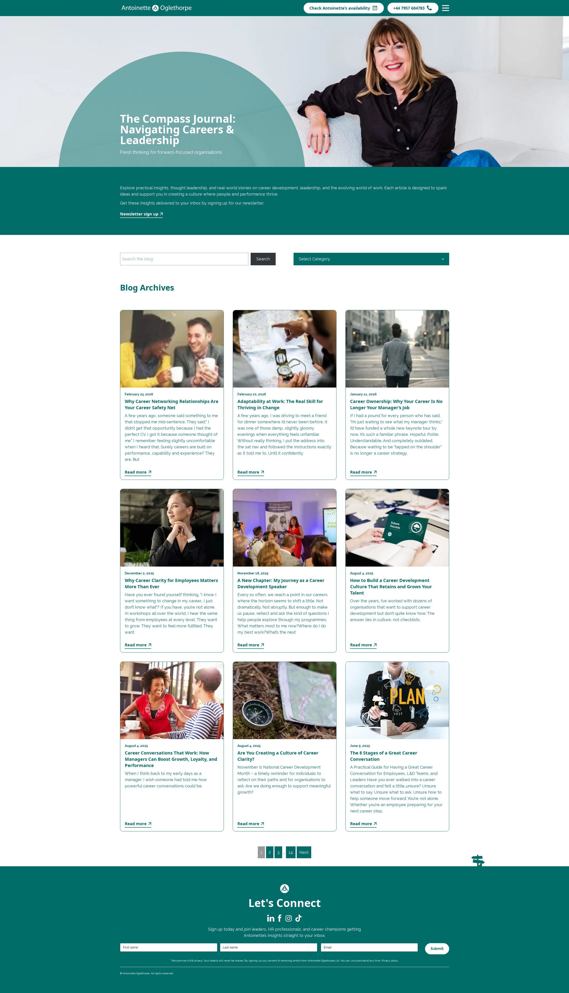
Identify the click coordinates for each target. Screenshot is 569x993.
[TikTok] (298, 918)
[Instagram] (288, 918)
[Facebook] (279, 918)
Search (263, 259)
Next (304, 852)
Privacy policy (390, 960)
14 (291, 852)
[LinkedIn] (270, 918)
